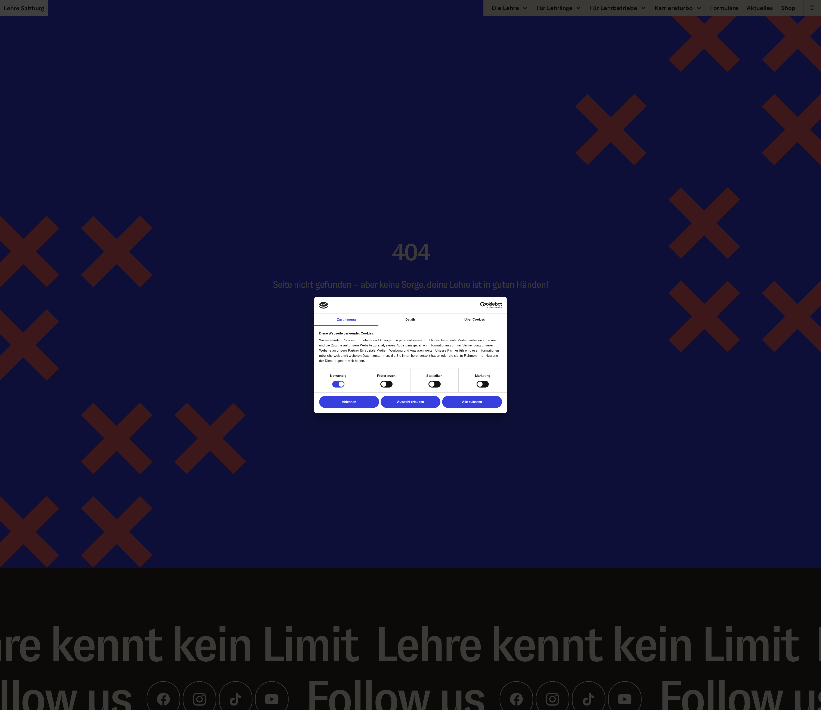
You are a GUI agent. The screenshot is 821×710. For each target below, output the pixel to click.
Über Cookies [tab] (474, 319)
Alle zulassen (472, 402)
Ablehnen (349, 402)
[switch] (386, 384)
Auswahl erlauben (410, 402)
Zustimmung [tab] (346, 319)
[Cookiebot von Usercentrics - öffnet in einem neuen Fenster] (483, 305)
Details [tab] (410, 319)
